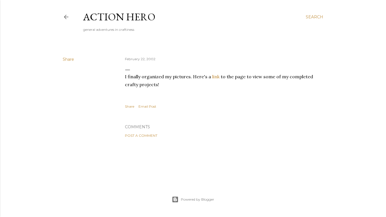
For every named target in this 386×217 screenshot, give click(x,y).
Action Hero (119, 16)
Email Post (147, 106)
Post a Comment (141, 135)
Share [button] (68, 59)
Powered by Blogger (197, 199)
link (216, 76)
